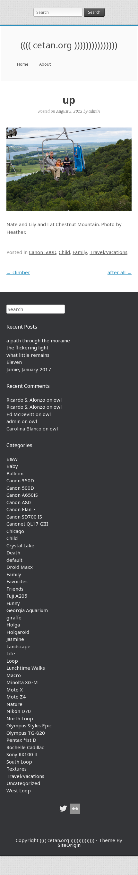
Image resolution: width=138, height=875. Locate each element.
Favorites (17, 581)
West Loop (18, 790)
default (14, 560)
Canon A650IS (22, 495)
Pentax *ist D (21, 740)
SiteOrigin (69, 845)
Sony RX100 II (22, 754)
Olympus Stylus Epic (29, 725)
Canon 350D (20, 480)
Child (64, 252)
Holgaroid (17, 632)
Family (80, 252)
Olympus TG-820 (25, 733)
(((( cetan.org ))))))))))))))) (69, 45)
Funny (13, 603)
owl (58, 400)
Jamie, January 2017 (28, 369)
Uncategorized (23, 783)
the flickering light (27, 347)
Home (23, 64)
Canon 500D (42, 252)
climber (18, 272)
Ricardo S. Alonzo (25, 400)
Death (13, 552)
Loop (12, 661)
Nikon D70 (18, 711)
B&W (12, 459)
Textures (16, 768)
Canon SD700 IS (24, 516)
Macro (13, 675)
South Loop (19, 761)
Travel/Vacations (108, 252)
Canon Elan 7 (21, 509)
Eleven (14, 362)
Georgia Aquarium (27, 610)
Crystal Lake (20, 545)
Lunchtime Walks (25, 668)
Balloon (14, 473)
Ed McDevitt (20, 414)
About (45, 64)
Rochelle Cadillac (25, 747)
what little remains (27, 355)
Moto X (14, 689)
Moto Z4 (16, 696)
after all (120, 272)
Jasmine (15, 639)
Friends (14, 588)
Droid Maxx (19, 567)
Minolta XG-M (22, 682)
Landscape (18, 646)
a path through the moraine (38, 340)
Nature (14, 704)
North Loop (19, 718)
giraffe (14, 617)
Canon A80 (18, 502)
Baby (12, 466)
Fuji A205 (16, 596)
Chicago (15, 531)
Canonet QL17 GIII (27, 523)
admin (94, 111)
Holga (13, 624)
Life (10, 653)
